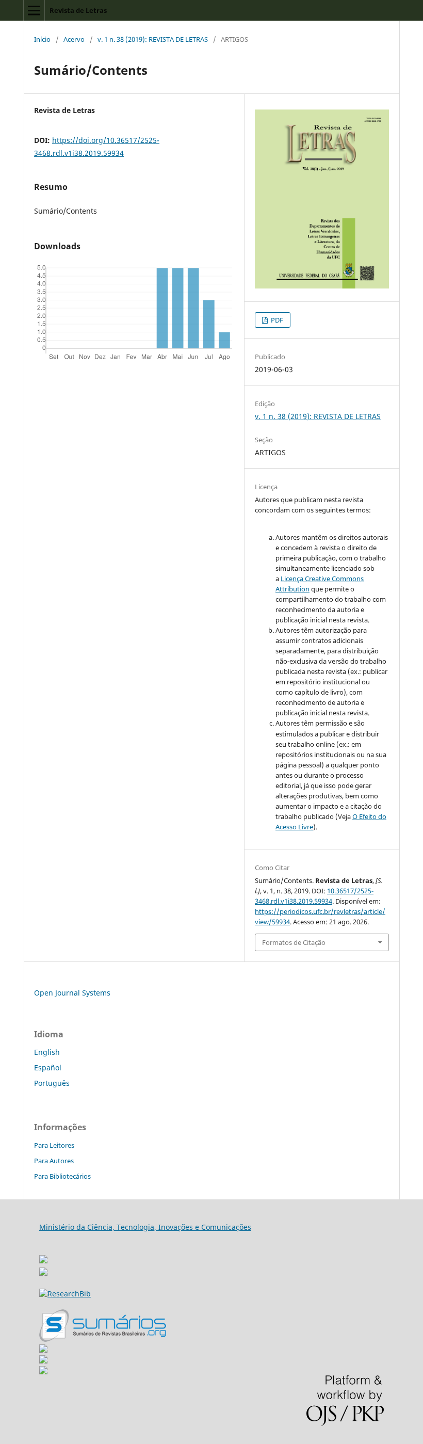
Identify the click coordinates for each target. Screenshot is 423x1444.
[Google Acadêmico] (43, 1361)
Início (42, 39)
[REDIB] (43, 1273)
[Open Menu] (34, 10)
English (47, 1052)
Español (47, 1067)
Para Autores (54, 1160)
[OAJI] (43, 1350)
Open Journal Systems (72, 993)
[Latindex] (43, 1371)
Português (52, 1083)
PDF (276, 320)
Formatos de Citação (294, 942)
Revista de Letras (78, 10)
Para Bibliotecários (62, 1176)
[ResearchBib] (65, 1293)
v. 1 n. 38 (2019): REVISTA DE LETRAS (152, 39)
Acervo (74, 39)
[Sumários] (102, 1339)
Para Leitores (54, 1145)
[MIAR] (43, 1256)
